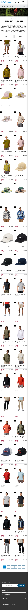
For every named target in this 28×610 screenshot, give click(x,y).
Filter (7, 36)
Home (9, 18)
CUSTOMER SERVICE (6, 594)
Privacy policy (13, 604)
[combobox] (20, 36)
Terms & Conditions (5, 604)
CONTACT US (5, 590)
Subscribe (21, 585)
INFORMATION (5, 599)
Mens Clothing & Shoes (15, 18)
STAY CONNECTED (6, 576)
